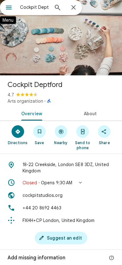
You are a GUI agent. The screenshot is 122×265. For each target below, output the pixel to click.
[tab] (30, 113)
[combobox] (34, 7)
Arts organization (25, 101)
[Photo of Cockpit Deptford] (61, 37)
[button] (61, 182)
